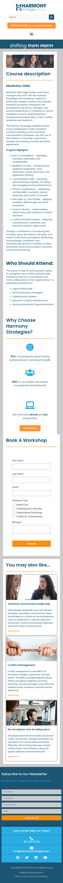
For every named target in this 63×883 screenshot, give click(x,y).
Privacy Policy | (22, 876)
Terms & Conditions (38, 876)
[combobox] (29, 17)
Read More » (14, 631)
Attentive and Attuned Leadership (29, 604)
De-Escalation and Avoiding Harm (29, 729)
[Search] (51, 17)
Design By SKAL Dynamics (32, 872)
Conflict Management (21, 665)
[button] (31, 34)
